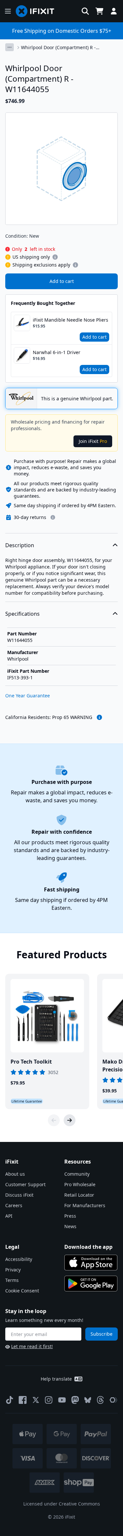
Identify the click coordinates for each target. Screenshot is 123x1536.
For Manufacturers (84, 1205)
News (70, 1226)
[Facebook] (23, 1400)
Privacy (13, 1270)
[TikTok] (9, 1400)
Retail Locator (79, 1195)
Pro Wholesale (79, 1184)
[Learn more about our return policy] (53, 517)
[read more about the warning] (99, 717)
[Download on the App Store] (90, 1262)
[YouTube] (62, 1400)
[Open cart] (99, 11)
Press (70, 1216)
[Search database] (85, 11)
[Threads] (100, 1400)
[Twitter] (36, 1400)
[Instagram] (49, 1400)
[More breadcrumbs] (9, 47)
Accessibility (18, 1259)
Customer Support (25, 1184)
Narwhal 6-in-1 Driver (56, 352)
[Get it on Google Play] (90, 1283)
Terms (12, 1280)
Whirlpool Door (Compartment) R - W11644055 (58, 47)
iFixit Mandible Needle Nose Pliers (70, 320)
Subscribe (102, 1334)
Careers (13, 1205)
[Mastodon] (75, 1400)
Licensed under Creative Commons (61, 1504)
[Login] (114, 11)
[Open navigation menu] (7, 11)
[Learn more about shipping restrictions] (55, 257)
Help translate (56, 1379)
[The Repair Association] (113, 1400)
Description (19, 545)
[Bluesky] (87, 1400)
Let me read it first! (32, 1346)
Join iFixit (93, 441)
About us (15, 1174)
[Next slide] (69, 1120)
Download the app (88, 1246)
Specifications (22, 613)
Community (77, 1174)
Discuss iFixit (19, 1195)
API (8, 1216)
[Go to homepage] (38, 11)
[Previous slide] (54, 1120)
